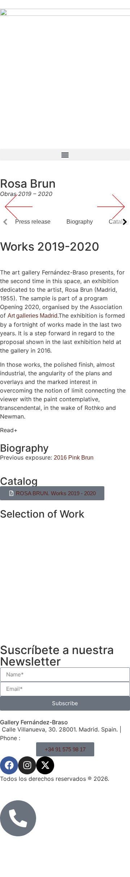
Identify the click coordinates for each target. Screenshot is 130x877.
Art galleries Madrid (32, 316)
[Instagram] (27, 765)
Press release (33, 222)
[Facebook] (9, 765)
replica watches (55, 673)
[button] (65, 155)
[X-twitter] (45, 765)
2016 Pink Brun (74, 458)
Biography (79, 222)
